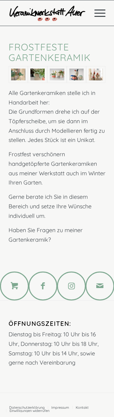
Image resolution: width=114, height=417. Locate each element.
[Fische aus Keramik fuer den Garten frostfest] (18, 74)
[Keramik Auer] (47, 13)
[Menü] (96, 13)
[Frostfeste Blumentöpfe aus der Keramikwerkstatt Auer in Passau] (37, 74)
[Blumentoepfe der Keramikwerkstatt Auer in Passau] (56, 74)
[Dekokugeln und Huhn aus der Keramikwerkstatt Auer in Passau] (76, 74)
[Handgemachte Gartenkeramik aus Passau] (95, 74)
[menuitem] (96, 13)
